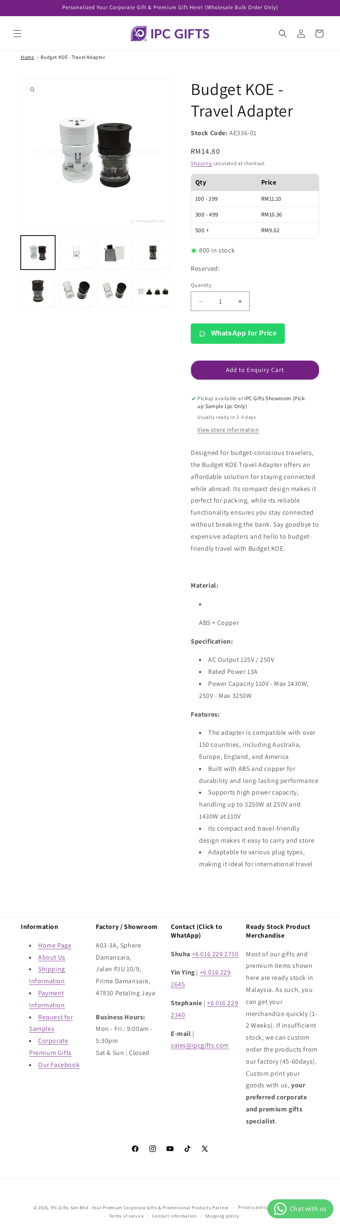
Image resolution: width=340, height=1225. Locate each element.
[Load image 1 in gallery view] (38, 253)
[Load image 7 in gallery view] (114, 291)
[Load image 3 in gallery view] (114, 253)
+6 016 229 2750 (215, 954)
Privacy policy (253, 1207)
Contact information (174, 1216)
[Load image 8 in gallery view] (153, 291)
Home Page (54, 945)
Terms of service (126, 1216)
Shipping (201, 163)
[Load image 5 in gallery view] (38, 291)
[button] (17, 33)
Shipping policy (222, 1216)
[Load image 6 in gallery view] (76, 291)
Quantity (201, 285)
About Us (52, 957)
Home (27, 57)
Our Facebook (59, 1064)
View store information (228, 429)
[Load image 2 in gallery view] (76, 253)
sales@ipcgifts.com (200, 1045)
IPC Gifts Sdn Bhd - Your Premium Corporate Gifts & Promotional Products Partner (140, 1207)
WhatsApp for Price (243, 333)
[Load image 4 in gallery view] (153, 253)
